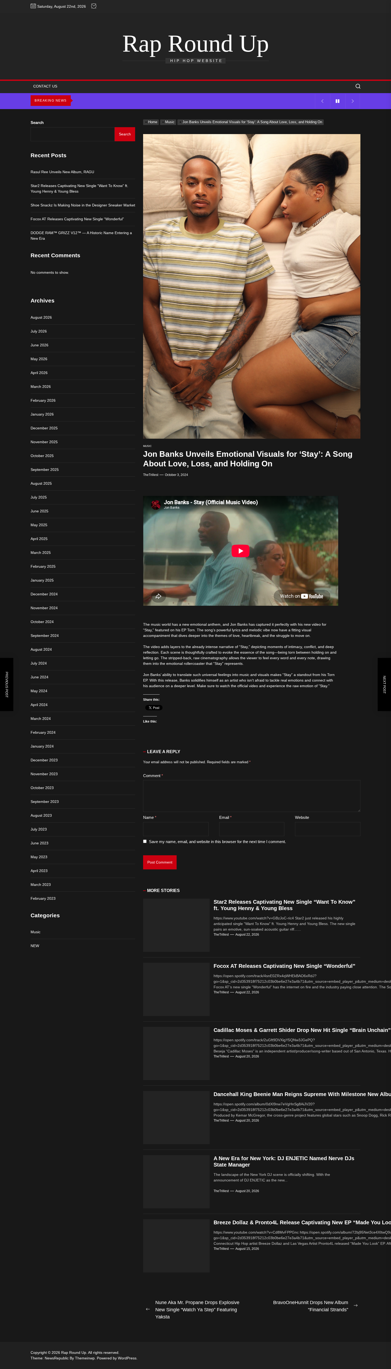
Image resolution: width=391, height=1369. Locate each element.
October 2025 (42, 456)
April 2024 (39, 705)
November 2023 (44, 774)
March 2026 (41, 386)
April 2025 (39, 539)
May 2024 (39, 691)
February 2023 (43, 898)
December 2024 (44, 594)
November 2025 (44, 442)
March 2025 (41, 552)
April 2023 (39, 871)
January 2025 (42, 580)
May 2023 (39, 857)
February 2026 (43, 400)
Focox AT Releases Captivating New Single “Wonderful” (284, 966)
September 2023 (45, 801)
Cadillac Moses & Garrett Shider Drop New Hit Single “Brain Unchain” (302, 1030)
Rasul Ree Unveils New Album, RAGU (62, 172)
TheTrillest (150, 475)
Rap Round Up (195, 43)
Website (302, 817)
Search (37, 122)
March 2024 (41, 718)
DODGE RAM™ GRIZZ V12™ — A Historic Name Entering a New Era (81, 235)
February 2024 (43, 732)
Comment (153, 775)
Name (149, 817)
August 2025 (41, 483)
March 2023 (41, 884)
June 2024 (39, 677)
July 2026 (39, 331)
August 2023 (41, 815)
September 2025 (45, 469)
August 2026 (41, 317)
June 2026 (39, 345)
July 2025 (39, 497)
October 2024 (42, 622)
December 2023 (44, 760)
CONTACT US (45, 86)
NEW (35, 946)
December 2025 (44, 428)
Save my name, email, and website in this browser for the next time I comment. (217, 841)
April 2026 (39, 373)
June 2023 (39, 843)
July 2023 (39, 829)
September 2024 (45, 635)
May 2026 (39, 359)
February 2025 (43, 566)
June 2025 (39, 511)
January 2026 (42, 414)
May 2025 (39, 525)
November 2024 (44, 608)
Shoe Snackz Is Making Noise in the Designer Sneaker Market (83, 205)
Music (147, 446)
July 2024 (39, 663)
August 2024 (41, 649)
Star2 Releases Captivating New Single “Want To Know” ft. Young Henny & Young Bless (79, 188)
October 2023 (42, 788)
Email (225, 817)
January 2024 (42, 746)
